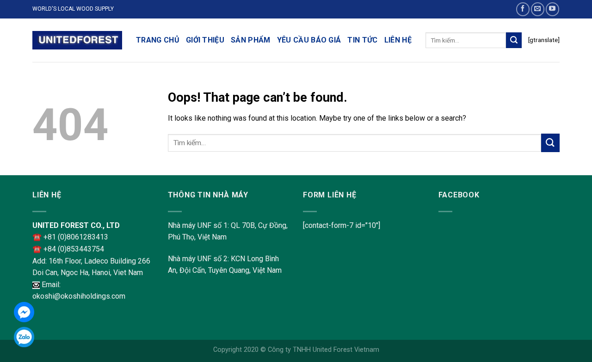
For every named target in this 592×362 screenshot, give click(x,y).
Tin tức (362, 40)
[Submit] (514, 40)
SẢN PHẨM (251, 40)
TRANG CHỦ (157, 40)
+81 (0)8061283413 (75, 237)
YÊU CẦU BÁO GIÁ (309, 40)
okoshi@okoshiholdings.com (78, 296)
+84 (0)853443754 (73, 249)
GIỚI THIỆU (205, 40)
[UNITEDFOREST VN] (77, 40)
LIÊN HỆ (398, 40)
